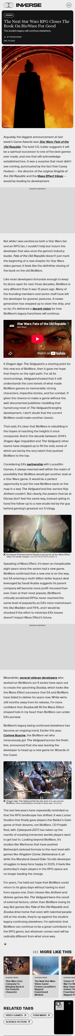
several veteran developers (38, 678)
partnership (35, 464)
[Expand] (58, 1003)
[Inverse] (29, 5)
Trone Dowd (15, 37)
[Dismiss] (69, 1003)
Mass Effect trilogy (50, 176)
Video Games (14, 1015)
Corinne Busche (14, 735)
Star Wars (39, 1015)
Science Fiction (16, 1021)
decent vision (41, 309)
